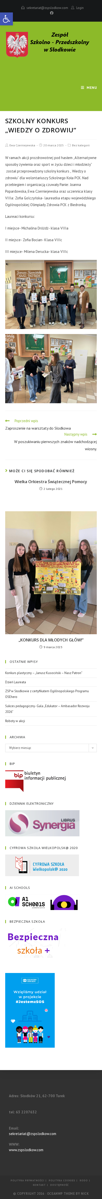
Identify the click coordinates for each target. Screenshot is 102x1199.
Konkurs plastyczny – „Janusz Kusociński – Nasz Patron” (43, 673)
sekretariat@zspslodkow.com (47, 8)
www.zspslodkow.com (26, 1149)
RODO (84, 1180)
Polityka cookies (62, 1180)
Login (80, 8)
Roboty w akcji (15, 721)
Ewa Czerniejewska (22, 145)
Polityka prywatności (27, 1180)
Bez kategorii (81, 145)
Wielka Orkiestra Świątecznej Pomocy (51, 481)
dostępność (59, 1185)
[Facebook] (51, 13)
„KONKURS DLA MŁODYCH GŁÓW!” (51, 640)
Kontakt (39, 1185)
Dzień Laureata (15, 682)
